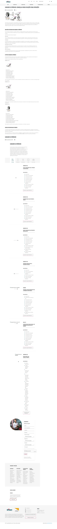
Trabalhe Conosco (41, 1)
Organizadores (31, 4)
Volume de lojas (26, 434)
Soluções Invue (15, 4)
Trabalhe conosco (30, 517)
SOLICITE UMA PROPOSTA (28, 190)
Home (29, 1)
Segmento (26, 438)
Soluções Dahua (23, 4)
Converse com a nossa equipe (30, 514)
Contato (37, 1)
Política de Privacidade (27, 457)
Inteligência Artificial (40, 4)
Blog (34, 1)
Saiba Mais (13, 499)
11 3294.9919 (28, 508)
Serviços (49, 4)
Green (31, 1)
